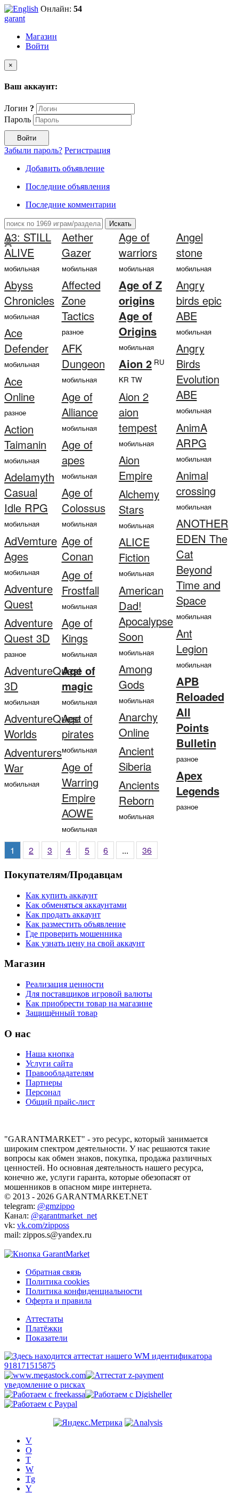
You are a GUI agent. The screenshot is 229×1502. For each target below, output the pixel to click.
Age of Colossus (83, 500)
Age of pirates (78, 726)
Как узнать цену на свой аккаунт (85, 943)
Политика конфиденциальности (84, 1291)
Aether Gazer (77, 244)
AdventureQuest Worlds (42, 726)
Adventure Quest (28, 596)
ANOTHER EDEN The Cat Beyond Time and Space (202, 561)
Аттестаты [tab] (44, 1318)
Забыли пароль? (33, 150)
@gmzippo (56, 1206)
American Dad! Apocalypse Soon (146, 613)
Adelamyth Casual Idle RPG (29, 492)
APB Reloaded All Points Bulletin (200, 711)
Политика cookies (57, 1281)
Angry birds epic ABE (199, 300)
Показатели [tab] (47, 1337)
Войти (37, 46)
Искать (120, 224)
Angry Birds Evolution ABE (197, 371)
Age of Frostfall (80, 582)
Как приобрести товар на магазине (89, 1003)
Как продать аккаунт (63, 914)
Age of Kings (77, 630)
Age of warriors (138, 244)
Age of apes (77, 452)
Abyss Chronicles (29, 292)
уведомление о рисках (44, 1384)
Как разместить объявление (76, 924)
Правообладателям (60, 1073)
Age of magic (78, 678)
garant (14, 18)
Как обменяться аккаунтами (76, 904)
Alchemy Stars (139, 501)
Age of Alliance (80, 404)
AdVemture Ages (30, 548)
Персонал (43, 1092)
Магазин (41, 36)
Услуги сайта (49, 1063)
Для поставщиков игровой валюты (89, 993)
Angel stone (189, 244)
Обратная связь (53, 1271)
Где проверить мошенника (74, 933)
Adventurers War (33, 760)
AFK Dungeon (83, 355)
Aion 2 (135, 363)
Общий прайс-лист (60, 1101)
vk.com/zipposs (43, 1225)
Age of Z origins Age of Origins (140, 308)
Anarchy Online (138, 724)
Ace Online (19, 388)
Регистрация (87, 150)
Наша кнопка (50, 1053)
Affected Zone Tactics (81, 300)
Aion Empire (135, 467)
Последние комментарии (71, 204)
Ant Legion (192, 640)
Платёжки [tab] (44, 1328)
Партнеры (44, 1082)
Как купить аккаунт (61, 895)
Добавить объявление (65, 168)
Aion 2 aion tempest (138, 412)
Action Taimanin (25, 436)
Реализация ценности (65, 984)
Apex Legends (197, 782)
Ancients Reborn (139, 792)
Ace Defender (26, 340)
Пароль (17, 119)
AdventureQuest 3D (42, 678)
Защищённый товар (61, 1012)
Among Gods (135, 676)
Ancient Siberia (136, 758)
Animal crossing (196, 483)
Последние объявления (68, 186)
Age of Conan (77, 548)
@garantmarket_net (64, 1215)
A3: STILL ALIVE (27, 244)
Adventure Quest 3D (28, 630)
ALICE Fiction (134, 549)
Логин (19, 108)
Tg (30, 1478)
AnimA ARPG (191, 435)
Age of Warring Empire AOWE (80, 790)
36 (147, 850)
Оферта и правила (59, 1300)
